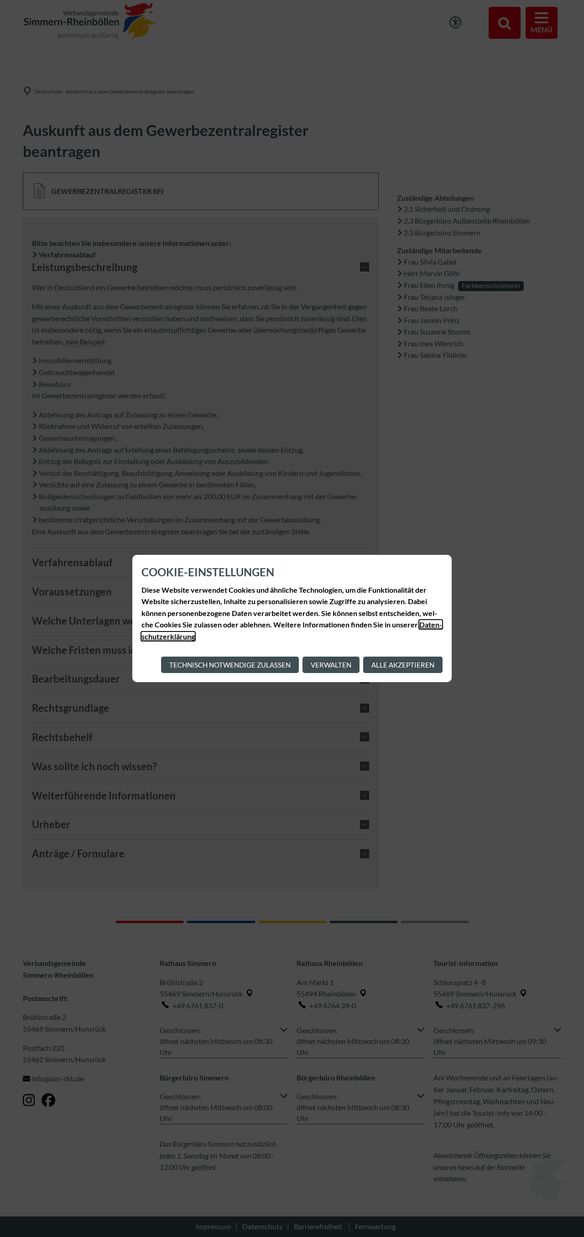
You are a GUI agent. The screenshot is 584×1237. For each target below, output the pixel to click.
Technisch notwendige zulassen (230, 665)
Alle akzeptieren (402, 665)
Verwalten (331, 665)
